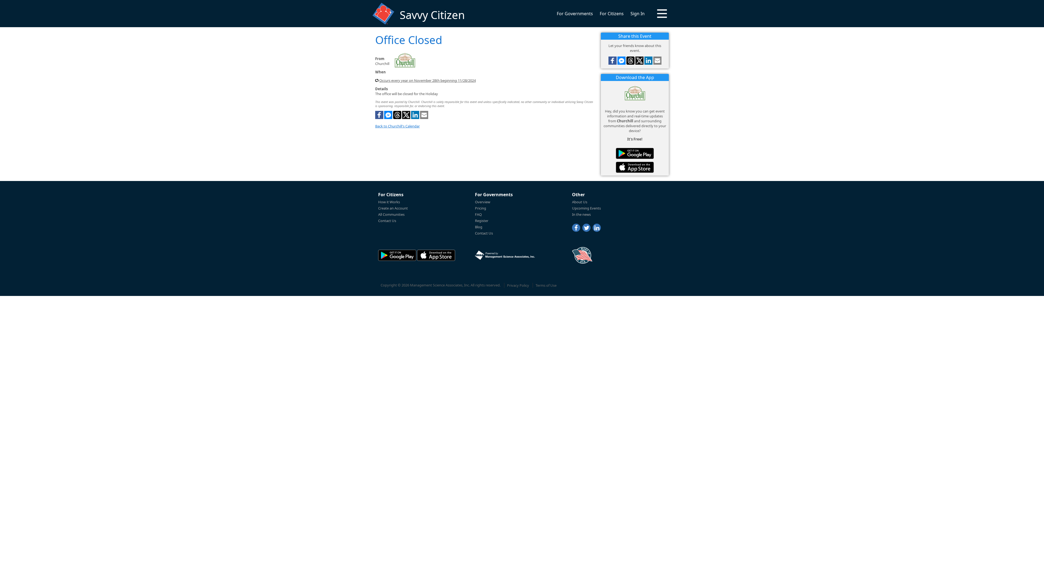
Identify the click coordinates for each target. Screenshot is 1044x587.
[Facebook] (576, 228)
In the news (581, 214)
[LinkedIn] (597, 228)
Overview (482, 201)
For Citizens (612, 14)
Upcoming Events (586, 208)
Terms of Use (546, 285)
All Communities (391, 214)
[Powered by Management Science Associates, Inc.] (505, 255)
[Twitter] (586, 228)
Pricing (480, 208)
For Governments (575, 14)
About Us (579, 201)
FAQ (478, 214)
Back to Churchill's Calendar (397, 126)
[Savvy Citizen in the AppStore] (635, 167)
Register (481, 220)
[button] (662, 13)
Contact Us (387, 220)
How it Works (389, 201)
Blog (478, 226)
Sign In (637, 14)
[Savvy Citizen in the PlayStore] (635, 153)
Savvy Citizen (432, 14)
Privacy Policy (518, 285)
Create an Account (393, 208)
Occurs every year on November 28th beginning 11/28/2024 (427, 80)
